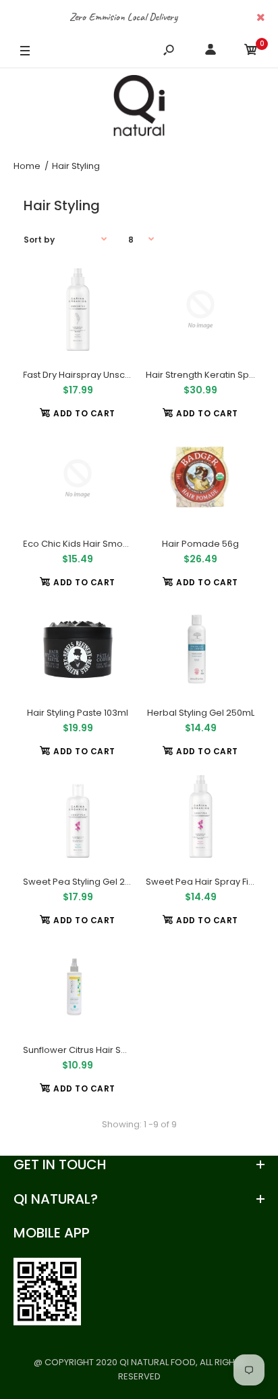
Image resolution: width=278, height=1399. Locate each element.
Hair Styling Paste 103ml (77, 712)
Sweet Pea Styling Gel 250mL (85, 881)
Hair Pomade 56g (200, 543)
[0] (251, 52)
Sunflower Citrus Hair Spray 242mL (97, 1050)
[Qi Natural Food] (139, 109)
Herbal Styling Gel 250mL (200, 712)
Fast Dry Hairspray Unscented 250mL (102, 374)
